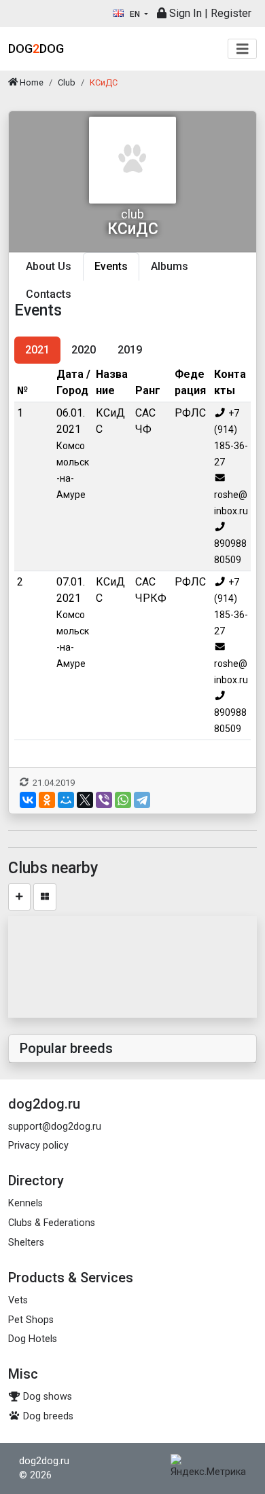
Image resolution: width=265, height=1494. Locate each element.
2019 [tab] (130, 349)
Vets (18, 1300)
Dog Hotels (32, 1339)
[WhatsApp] (123, 800)
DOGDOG (36, 48)
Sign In (184, 13)
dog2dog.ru (44, 1461)
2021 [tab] (37, 349)
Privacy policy (38, 1145)
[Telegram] (142, 800)
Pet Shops (31, 1320)
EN (135, 14)
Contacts (48, 294)
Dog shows (46, 1396)
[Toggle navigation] (243, 49)
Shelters (26, 1242)
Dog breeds (46, 1416)
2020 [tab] (83, 349)
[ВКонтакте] (28, 800)
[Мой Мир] (66, 800)
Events (111, 266)
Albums (169, 266)
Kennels (25, 1203)
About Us (48, 266)
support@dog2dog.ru (54, 1126)
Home (30, 82)
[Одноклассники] (47, 800)
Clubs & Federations (51, 1223)
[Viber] (104, 800)
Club (66, 82)
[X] (85, 800)
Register (231, 13)
